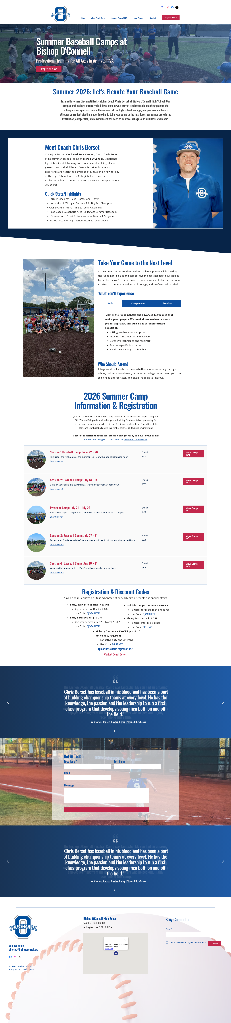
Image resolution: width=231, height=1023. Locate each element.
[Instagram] (167, 7)
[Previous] (8, 702)
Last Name (119, 761)
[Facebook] (172, 7)
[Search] (162, 7)
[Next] (223, 702)
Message (69, 785)
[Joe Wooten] (114, 890)
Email (67, 772)
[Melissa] (116, 731)
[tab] (110, 303)
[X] (176, 7)
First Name (69, 761)
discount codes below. (135, 439)
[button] (193, 453)
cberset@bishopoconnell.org (23, 949)
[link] (92, 452)
